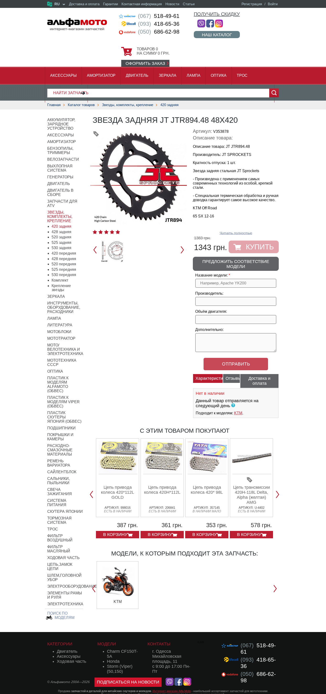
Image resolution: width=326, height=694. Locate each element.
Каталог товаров (81, 105)
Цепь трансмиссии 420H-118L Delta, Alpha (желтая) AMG (251, 495)
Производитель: (209, 293)
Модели (106, 644)
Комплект (60, 280)
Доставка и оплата (84, 4)
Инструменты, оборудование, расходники (63, 307)
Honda (113, 661)
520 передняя (64, 264)
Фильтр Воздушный (60, 538)
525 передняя (64, 269)
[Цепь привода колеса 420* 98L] (207, 472)
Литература (59, 325)
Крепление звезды (61, 288)
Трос (242, 75)
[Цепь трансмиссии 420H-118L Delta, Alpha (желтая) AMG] (251, 472)
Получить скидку (217, 14)
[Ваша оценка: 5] (118, 232)
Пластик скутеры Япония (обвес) (64, 417)
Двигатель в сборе (60, 192)
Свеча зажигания (59, 492)
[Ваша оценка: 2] (100, 232)
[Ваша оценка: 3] (106, 232)
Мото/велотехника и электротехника (65, 349)
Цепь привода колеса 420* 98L (207, 490)
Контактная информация (141, 4)
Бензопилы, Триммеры (60, 150)
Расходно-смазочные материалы (60, 450)
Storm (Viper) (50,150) (119, 669)
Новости (172, 4)
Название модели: (211, 275)
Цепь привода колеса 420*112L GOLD (117, 492)
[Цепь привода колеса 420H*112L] (162, 472)
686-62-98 (158, 32)
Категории (59, 644)
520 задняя (61, 237)
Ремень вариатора (58, 463)
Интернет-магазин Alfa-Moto (171, 691)
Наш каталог (217, 34)
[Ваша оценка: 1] (95, 232)
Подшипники (61, 428)
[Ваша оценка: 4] (112, 232)
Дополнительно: (209, 330)
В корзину (115, 534)
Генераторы (60, 177)
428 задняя (61, 232)
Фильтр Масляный (58, 549)
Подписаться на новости (128, 682)
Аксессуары (63, 75)
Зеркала (167, 75)
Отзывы (233, 378)
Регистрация (252, 4)
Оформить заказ (145, 63)
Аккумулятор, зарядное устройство (61, 124)
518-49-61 (158, 16)
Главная (54, 105)
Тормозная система (59, 520)
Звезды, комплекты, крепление (127, 105)
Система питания (56, 503)
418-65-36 (158, 24)
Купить (260, 247)
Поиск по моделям (60, 615)
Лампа (193, 75)
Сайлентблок (61, 472)
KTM (238, 413)
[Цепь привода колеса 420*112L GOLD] (118, 472)
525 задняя (61, 243)
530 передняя (64, 275)
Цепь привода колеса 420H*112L (162, 490)
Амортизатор (101, 75)
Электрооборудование (72, 586)
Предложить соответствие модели (235, 264)
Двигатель (137, 75)
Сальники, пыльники (58, 481)
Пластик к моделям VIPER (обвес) (63, 402)
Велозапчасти (63, 159)
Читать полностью (236, 233)
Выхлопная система (60, 168)
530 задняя (61, 248)
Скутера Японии (65, 511)
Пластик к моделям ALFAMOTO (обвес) (57, 384)
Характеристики (209, 378)
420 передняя (64, 253)
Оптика (218, 75)
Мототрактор (61, 338)
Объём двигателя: (211, 311)
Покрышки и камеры (60, 437)
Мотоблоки (59, 332)
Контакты (158, 644)
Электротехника (65, 604)
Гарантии (110, 4)
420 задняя (169, 105)
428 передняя (64, 259)
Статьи (189, 4)
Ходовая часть (63, 558)
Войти (273, 4)
